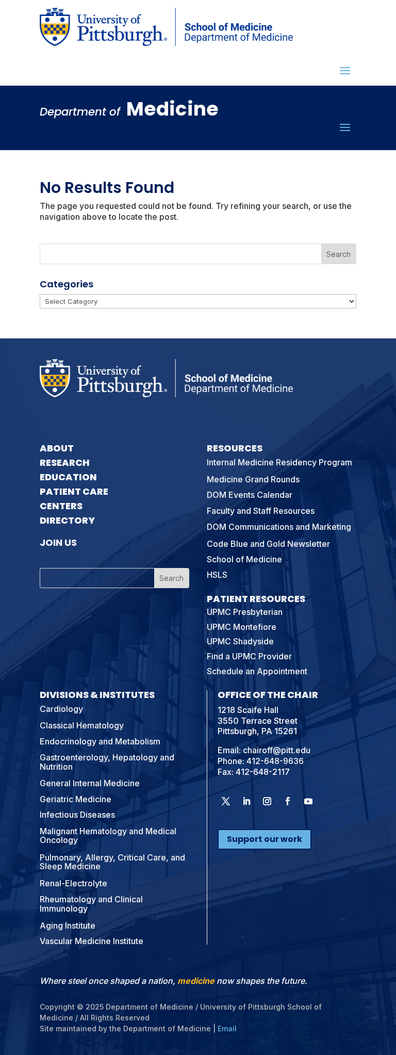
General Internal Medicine (90, 783)
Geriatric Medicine (75, 799)
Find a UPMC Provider (249, 656)
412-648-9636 (275, 761)
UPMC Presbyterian (245, 612)
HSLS (217, 575)
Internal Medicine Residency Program (279, 462)
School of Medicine (244, 559)
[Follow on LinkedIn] (246, 801)
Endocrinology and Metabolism (100, 741)
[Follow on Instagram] (267, 801)
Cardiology (61, 709)
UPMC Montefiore (241, 627)
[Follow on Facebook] (287, 801)
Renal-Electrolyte (73, 883)
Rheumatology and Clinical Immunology (91, 904)
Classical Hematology (82, 725)
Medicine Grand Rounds (253, 479)
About (57, 448)
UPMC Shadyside (240, 641)
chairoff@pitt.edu (276, 750)
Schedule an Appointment (257, 671)
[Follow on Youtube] (308, 801)
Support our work (264, 839)
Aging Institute (67, 925)
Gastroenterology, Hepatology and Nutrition (107, 762)
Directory (67, 520)
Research (65, 462)
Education (68, 476)
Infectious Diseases (77, 814)
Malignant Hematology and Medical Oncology (108, 836)
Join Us (58, 542)
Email (227, 1028)
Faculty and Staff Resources (261, 511)
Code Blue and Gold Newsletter (268, 544)
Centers (61, 505)
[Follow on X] (226, 801)
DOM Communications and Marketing (279, 527)
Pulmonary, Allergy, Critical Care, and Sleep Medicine (112, 862)
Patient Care (74, 491)
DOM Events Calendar (249, 495)
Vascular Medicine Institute (91, 941)
